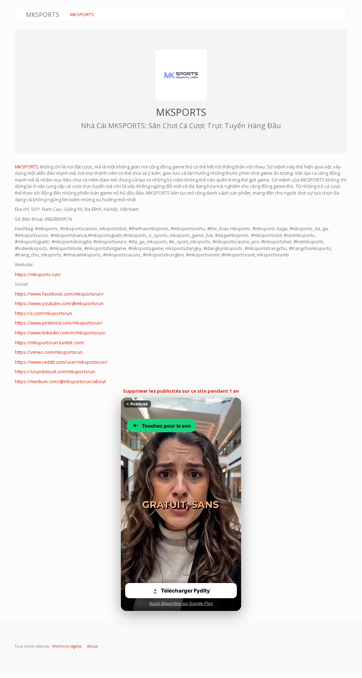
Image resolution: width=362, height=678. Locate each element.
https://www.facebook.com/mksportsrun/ (59, 294)
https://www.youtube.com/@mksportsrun (59, 303)
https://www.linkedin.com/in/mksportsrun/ (60, 332)
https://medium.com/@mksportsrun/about (60, 381)
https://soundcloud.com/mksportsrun (55, 371)
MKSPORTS (82, 14)
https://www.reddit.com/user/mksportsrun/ (61, 362)
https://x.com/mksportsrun (43, 313)
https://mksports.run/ (38, 274)
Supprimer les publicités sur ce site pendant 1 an (181, 391)
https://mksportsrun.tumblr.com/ (49, 342)
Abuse (92, 646)
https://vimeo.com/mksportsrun (49, 352)
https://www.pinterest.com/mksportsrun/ (59, 323)
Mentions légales (67, 646)
